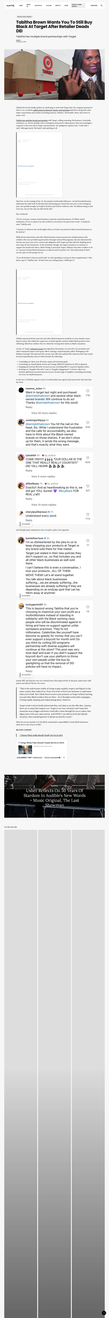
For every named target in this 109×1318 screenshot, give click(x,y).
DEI (29, 758)
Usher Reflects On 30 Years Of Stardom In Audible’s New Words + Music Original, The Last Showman (54, 796)
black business (21, 758)
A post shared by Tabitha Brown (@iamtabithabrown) (39, 194)
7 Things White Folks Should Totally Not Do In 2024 (41, 735)
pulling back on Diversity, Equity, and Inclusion (51, 110)
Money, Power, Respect (24, 17)
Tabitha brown (37, 758)
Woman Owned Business (52, 758)
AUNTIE (18, 40)
